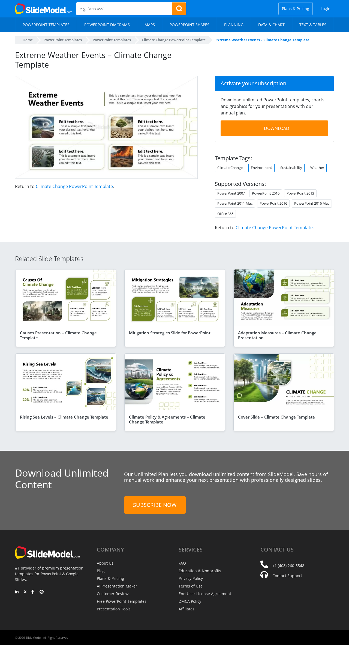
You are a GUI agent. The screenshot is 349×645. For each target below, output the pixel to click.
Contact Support (287, 575)
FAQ (182, 563)
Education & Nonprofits (200, 570)
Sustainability (291, 167)
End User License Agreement (205, 593)
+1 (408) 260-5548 (288, 565)
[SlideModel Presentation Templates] (43, 8)
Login (325, 8)
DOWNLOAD (276, 128)
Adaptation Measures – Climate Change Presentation (277, 335)
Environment (261, 167)
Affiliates (186, 608)
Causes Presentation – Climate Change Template (58, 335)
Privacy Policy (191, 578)
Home (28, 39)
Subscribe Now (155, 504)
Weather (317, 167)
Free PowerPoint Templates (121, 601)
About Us (105, 563)
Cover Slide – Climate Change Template (276, 417)
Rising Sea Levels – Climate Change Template (64, 417)
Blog (101, 570)
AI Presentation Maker (117, 586)
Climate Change (230, 167)
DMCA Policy (190, 601)
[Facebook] (33, 592)
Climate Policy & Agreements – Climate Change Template (167, 419)
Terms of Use (191, 586)
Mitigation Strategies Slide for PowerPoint (169, 332)
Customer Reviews (113, 593)
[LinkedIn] (17, 592)
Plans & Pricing (295, 8)
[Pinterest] (42, 592)
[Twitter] (25, 592)
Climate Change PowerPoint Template (74, 186)
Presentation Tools (114, 608)
